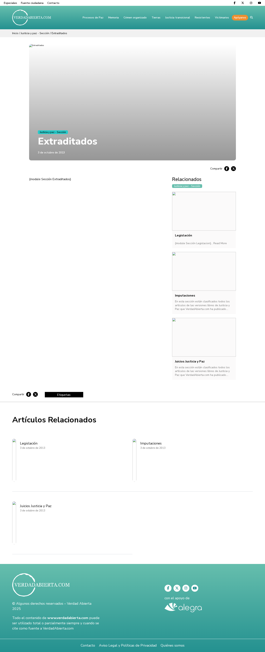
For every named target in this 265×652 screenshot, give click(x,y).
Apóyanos (240, 17)
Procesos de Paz (93, 17)
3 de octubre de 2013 (51, 152)
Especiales (10, 3)
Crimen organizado (135, 17)
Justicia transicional (177, 17)
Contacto (53, 3)
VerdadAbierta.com (58, 628)
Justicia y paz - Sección (35, 33)
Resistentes (202, 17)
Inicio (15, 33)
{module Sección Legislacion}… (194, 243)
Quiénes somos (172, 645)
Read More (220, 243)
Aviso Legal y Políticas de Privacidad (128, 645)
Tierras (156, 17)
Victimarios (222, 17)
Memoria (113, 17)
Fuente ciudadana (32, 3)
